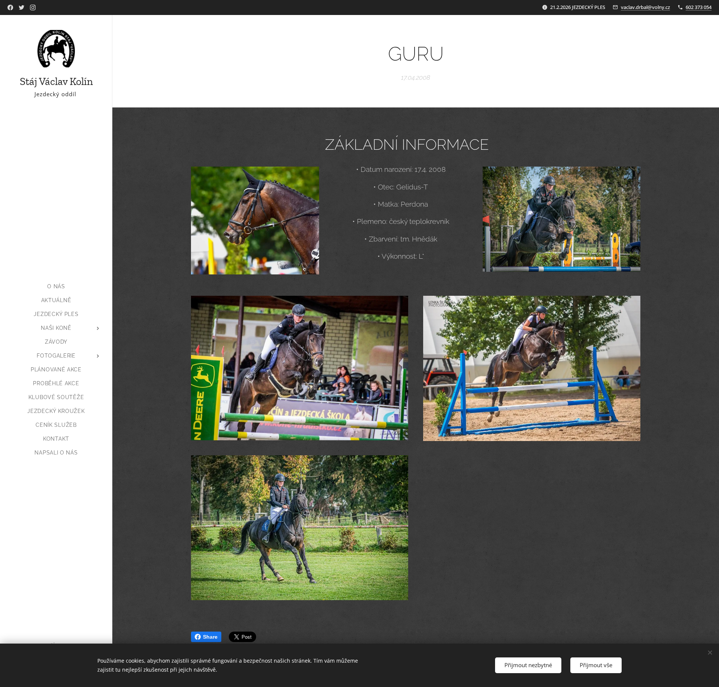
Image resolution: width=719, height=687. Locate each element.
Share (210, 637)
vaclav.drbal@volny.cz (645, 7)
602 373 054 (699, 7)
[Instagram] (32, 7)
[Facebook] (10, 7)
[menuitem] (56, 286)
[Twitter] (21, 7)
